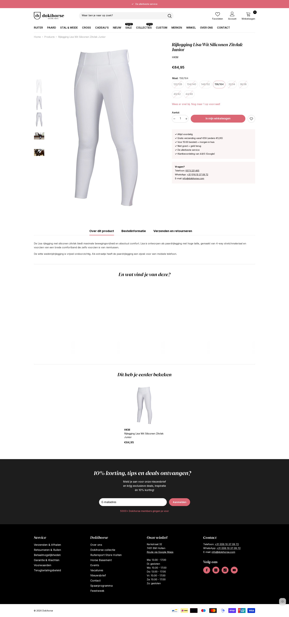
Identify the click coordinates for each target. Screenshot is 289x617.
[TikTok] (225, 570)
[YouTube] (234, 570)
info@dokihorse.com (193, 178)
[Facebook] (206, 570)
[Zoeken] (126, 15)
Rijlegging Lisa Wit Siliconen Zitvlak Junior (143, 435)
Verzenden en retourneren (172, 231)
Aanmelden (179, 502)
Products (49, 36)
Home (37, 36)
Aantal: (176, 112)
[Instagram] (215, 570)
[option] (144, 4)
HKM (175, 57)
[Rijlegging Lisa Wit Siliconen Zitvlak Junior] (144, 405)
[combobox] (122, 15)
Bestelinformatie (133, 231)
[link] (251, 119)
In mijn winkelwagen (218, 118)
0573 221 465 (192, 170)
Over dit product (101, 231)
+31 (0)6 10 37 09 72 (197, 174)
